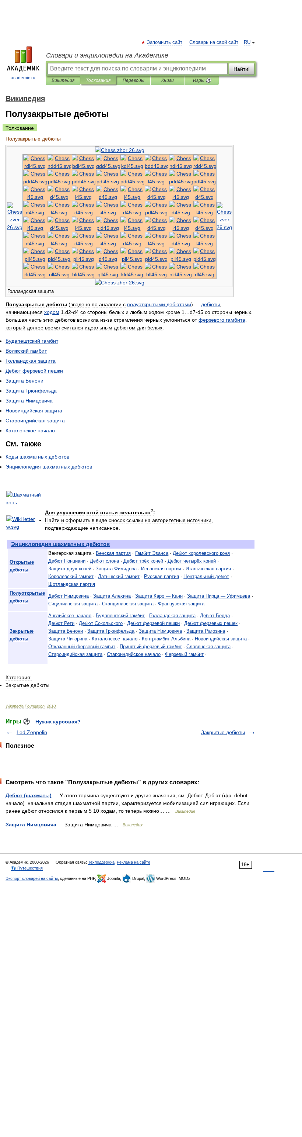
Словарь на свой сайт (213, 42)
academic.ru (23, 77)
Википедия (63, 80)
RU (247, 42)
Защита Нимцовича (31, 824)
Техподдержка (101, 862)
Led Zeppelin (32, 732)
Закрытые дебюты (223, 732)
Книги (167, 80)
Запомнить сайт (165, 42)
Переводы (133, 80)
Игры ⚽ (202, 80)
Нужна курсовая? (58, 722)
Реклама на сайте (133, 862)
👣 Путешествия (27, 868)
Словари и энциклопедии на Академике (107, 55)
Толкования (98, 80)
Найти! (241, 69)
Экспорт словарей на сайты (32, 878)
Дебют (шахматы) (29, 795)
